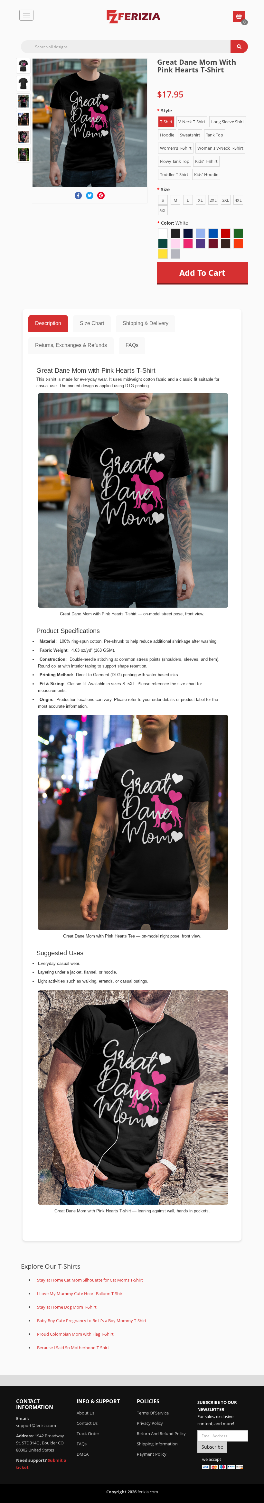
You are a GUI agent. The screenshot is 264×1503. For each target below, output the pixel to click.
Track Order (88, 1433)
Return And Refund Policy (161, 1433)
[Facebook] (78, 195)
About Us (85, 1413)
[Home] (133, 17)
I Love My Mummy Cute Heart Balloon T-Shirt (80, 1293)
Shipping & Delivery (145, 323)
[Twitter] (90, 195)
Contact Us (87, 1423)
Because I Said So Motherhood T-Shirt (73, 1347)
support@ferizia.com (36, 1425)
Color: (174, 223)
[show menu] (26, 15)
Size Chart (92, 323)
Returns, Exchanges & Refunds (71, 345)
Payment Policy (151, 1454)
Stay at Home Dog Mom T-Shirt (67, 1307)
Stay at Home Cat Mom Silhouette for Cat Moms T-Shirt (90, 1280)
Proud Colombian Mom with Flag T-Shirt (75, 1334)
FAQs (132, 345)
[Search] (239, 46)
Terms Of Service (153, 1413)
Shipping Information (157, 1444)
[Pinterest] (101, 195)
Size (165, 189)
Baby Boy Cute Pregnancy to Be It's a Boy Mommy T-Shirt (91, 1320)
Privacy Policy (150, 1423)
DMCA (83, 1454)
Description (48, 323)
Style (166, 110)
